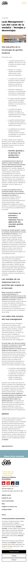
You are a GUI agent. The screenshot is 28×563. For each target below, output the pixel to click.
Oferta (4, 514)
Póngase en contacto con (9, 506)
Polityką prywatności (7, 548)
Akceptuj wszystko (14, 551)
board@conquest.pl (8, 472)
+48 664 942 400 (7, 473)
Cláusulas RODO (7, 509)
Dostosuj (14, 555)
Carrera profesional (8, 501)
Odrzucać (14, 559)
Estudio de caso (6, 498)
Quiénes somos (6, 495)
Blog (3, 503)
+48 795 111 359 (7, 475)
